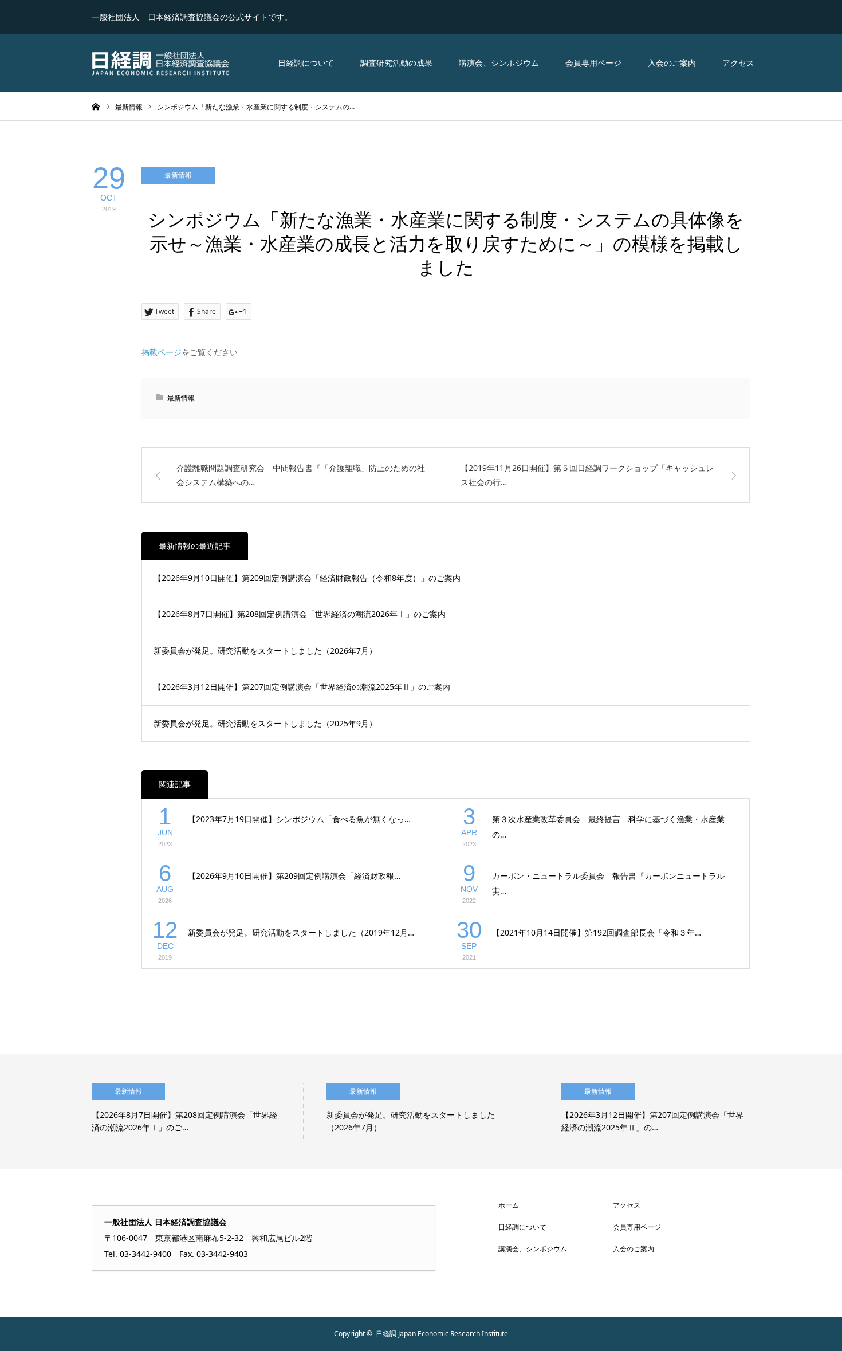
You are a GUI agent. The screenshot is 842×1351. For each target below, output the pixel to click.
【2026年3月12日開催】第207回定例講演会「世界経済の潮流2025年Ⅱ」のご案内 (302, 686)
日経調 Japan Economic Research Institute (442, 1333)
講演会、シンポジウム (499, 62)
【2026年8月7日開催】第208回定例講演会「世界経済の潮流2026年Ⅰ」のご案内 (300, 613)
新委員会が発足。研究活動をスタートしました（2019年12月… (301, 932)
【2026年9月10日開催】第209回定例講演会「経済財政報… (294, 875)
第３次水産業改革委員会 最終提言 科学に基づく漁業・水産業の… (608, 827)
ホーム (508, 1205)
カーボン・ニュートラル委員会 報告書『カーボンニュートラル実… (608, 883)
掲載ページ (161, 352)
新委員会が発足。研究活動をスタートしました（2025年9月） (265, 723)
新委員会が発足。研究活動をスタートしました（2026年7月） (265, 650)
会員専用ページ (593, 62)
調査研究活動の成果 (396, 62)
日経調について (306, 62)
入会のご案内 (672, 62)
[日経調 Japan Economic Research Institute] (160, 63)
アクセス (738, 62)
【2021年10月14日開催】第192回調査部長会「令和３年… (596, 932)
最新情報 (178, 175)
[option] (198, 1111)
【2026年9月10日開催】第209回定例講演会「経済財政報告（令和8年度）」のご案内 (307, 577)
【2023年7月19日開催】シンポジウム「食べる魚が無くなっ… (299, 819)
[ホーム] (96, 106)
